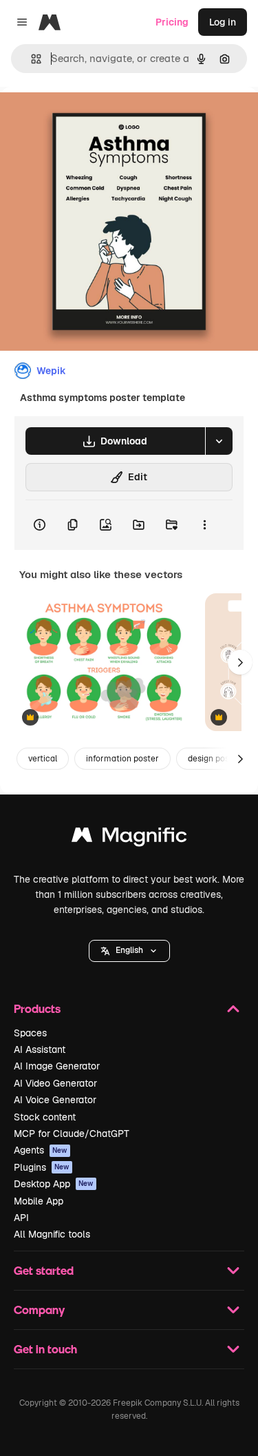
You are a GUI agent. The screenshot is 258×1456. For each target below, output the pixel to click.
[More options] (204, 525)
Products (37, 1008)
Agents (40, 1150)
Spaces (30, 1033)
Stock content (45, 1117)
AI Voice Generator (55, 1100)
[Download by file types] (219, 441)
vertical (42, 758)
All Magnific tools (52, 1234)
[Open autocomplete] (31, 59)
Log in (222, 22)
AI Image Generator (57, 1066)
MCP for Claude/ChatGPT (71, 1133)
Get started (44, 1270)
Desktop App (54, 1184)
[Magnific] (129, 838)
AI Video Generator (55, 1083)
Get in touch (45, 1349)
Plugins (41, 1167)
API (21, 1217)
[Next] (240, 662)
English (129, 950)
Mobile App (38, 1201)
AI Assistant (39, 1049)
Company (39, 1309)
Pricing (172, 22)
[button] (129, 951)
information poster (122, 758)
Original (88, 118)
